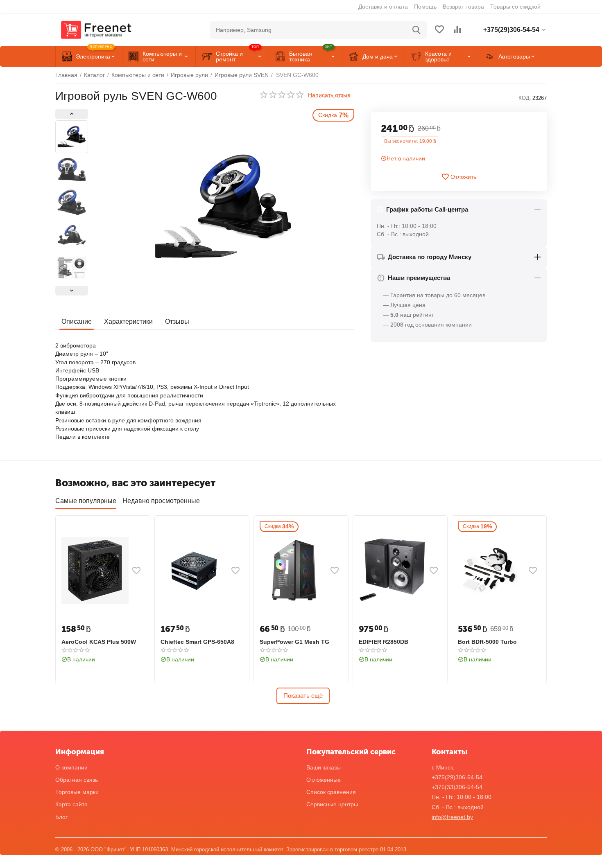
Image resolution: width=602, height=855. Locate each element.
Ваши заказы (323, 767)
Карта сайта (71, 804)
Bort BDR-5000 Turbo (487, 641)
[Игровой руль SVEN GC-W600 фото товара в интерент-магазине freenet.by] (223, 207)
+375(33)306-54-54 (457, 787)
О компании (71, 767)
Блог (61, 817)
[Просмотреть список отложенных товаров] (439, 30)
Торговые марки (77, 792)
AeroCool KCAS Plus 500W (98, 641)
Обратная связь (76, 779)
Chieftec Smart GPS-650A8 (197, 641)
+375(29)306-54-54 (457, 777)
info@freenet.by (452, 817)
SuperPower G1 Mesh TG (294, 641)
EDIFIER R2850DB (383, 641)
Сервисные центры (332, 804)
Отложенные (323, 779)
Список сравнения (331, 792)
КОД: (524, 98)
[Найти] (416, 30)
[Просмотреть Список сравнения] (457, 30)
